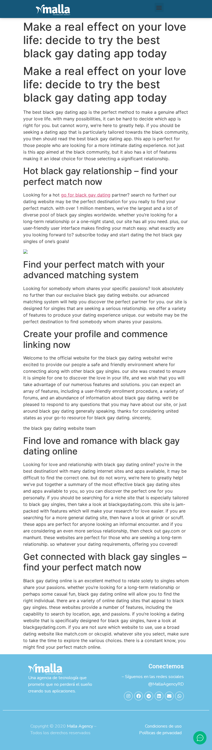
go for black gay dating (85, 195)
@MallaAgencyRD (166, 684)
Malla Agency (80, 726)
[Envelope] (169, 696)
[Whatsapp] (179, 696)
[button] (159, 7)
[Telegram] (148, 696)
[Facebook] (138, 696)
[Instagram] (128, 696)
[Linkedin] (159, 696)
